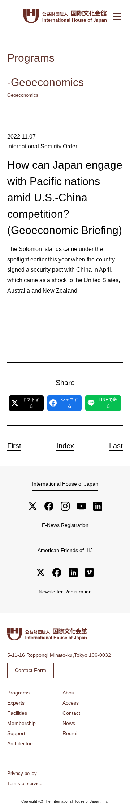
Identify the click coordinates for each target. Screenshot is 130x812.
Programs (18, 693)
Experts (16, 703)
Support (16, 733)
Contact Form (30, 670)
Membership (21, 723)
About (69, 693)
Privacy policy (22, 773)
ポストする (31, 403)
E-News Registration (65, 525)
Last (116, 446)
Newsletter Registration (65, 591)
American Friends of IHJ (65, 550)
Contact (71, 713)
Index (65, 446)
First (14, 446)
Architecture (21, 743)
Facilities (17, 713)
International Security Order (42, 146)
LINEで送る (108, 403)
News (68, 723)
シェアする (69, 403)
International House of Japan (65, 484)
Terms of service (24, 783)
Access (70, 703)
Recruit (70, 733)
